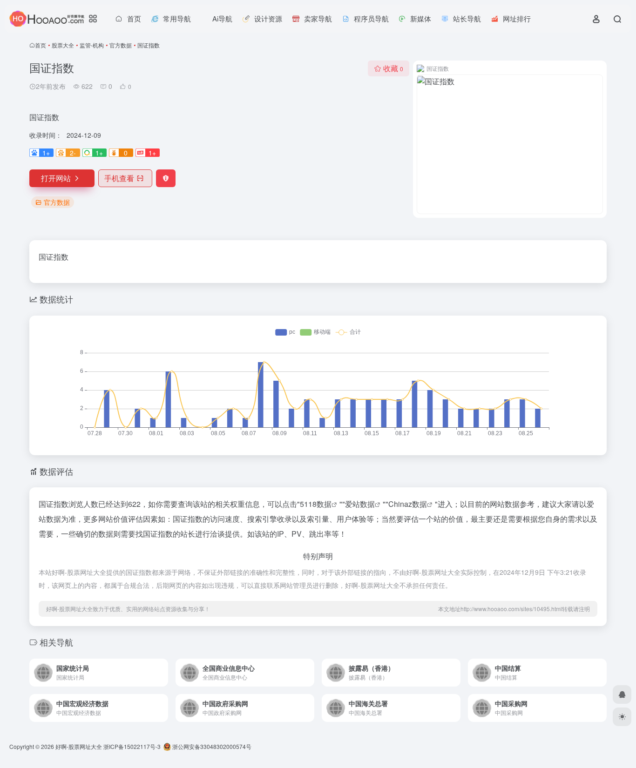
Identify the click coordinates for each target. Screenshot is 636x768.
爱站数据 (360, 504)
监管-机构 (92, 45)
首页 (40, 45)
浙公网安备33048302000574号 (211, 746)
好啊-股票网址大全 (78, 746)
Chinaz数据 (407, 504)
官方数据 (120, 45)
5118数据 (316, 504)
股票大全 (63, 45)
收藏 (393, 68)
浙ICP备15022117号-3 (132, 746)
